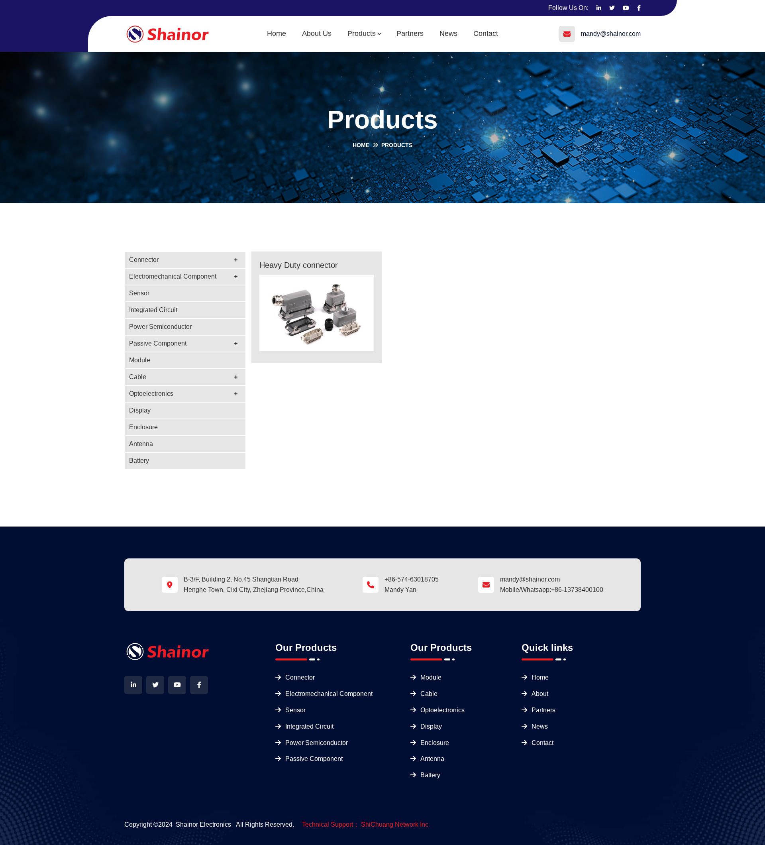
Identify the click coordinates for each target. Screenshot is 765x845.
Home (276, 33)
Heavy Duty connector (298, 265)
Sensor (139, 293)
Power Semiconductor (160, 326)
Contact (485, 33)
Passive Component (157, 343)
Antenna (141, 443)
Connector (144, 259)
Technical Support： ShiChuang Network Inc (365, 824)
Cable (137, 376)
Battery (139, 460)
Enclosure (143, 427)
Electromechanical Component (172, 276)
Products (361, 33)
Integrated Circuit (153, 310)
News (448, 33)
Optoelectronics (151, 393)
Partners (410, 33)
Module (139, 360)
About (540, 693)
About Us (317, 33)
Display (140, 410)
